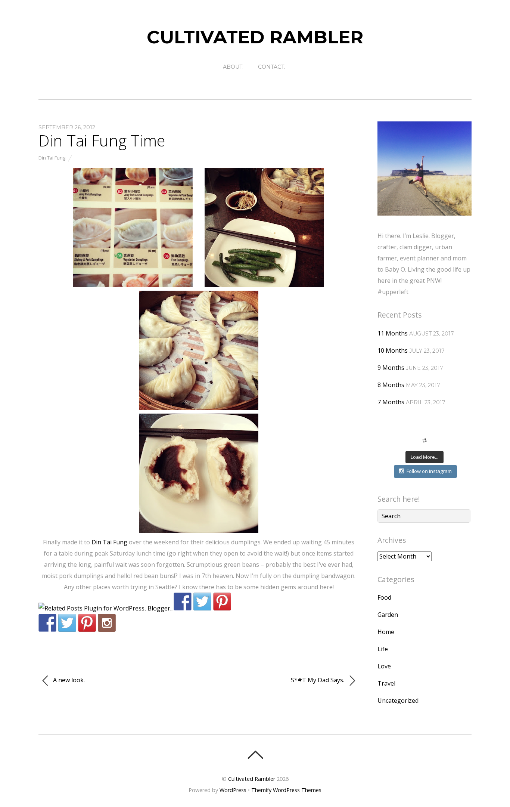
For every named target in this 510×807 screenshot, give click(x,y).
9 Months (390, 368)
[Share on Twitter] (202, 601)
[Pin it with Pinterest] (222, 601)
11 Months (392, 333)
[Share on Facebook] (183, 601)
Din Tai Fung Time (101, 140)
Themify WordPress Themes (286, 790)
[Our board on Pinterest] (87, 623)
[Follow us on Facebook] (47, 623)
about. (233, 67)
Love (384, 666)
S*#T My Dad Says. (318, 680)
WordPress (233, 790)
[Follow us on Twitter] (67, 623)
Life (382, 649)
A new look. (68, 680)
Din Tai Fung (51, 157)
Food (384, 597)
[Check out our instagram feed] (107, 623)
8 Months (390, 385)
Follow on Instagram (429, 471)
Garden (387, 614)
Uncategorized (398, 700)
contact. (271, 67)
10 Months (392, 350)
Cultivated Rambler (251, 778)
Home (385, 632)
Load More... (424, 457)
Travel (386, 683)
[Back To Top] (255, 755)
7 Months (390, 402)
